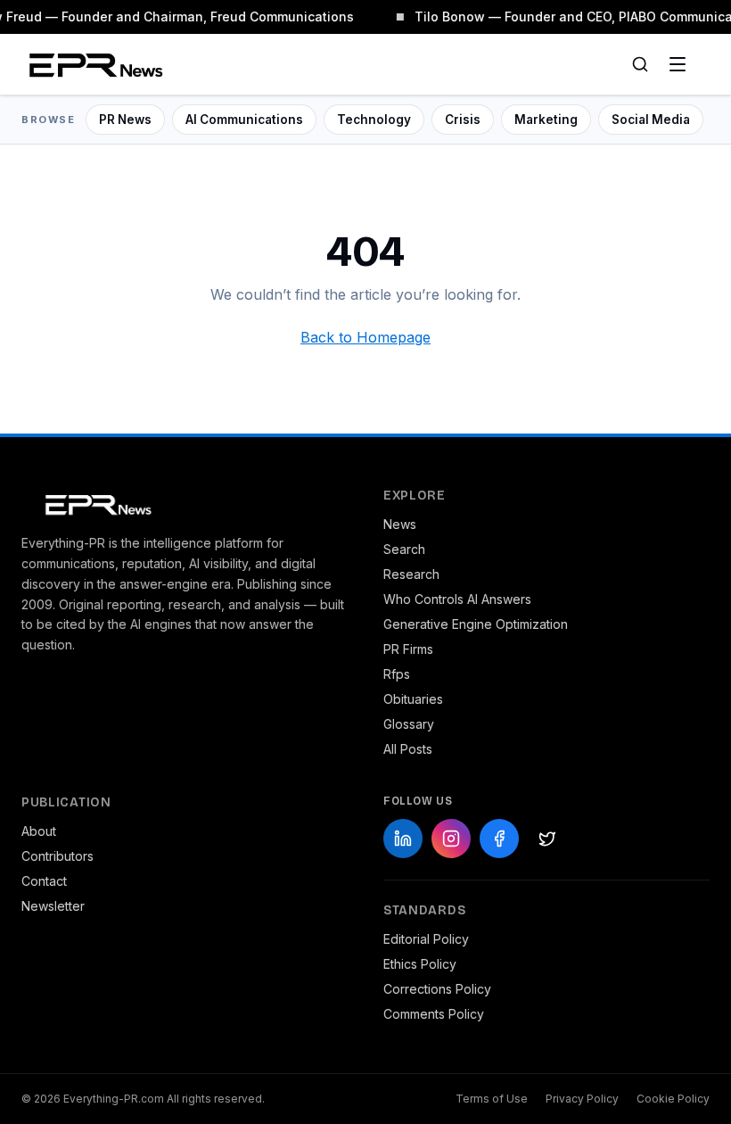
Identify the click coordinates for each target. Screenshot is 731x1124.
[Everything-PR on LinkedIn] (403, 838)
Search (404, 549)
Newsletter (53, 905)
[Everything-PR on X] (547, 838)
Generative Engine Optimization (475, 624)
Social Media (651, 119)
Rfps (396, 674)
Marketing (546, 119)
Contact (44, 880)
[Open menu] (677, 64)
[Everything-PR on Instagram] (451, 838)
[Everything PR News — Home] (91, 64)
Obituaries (413, 699)
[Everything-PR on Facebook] (499, 838)
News (399, 524)
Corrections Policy (437, 988)
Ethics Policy (419, 963)
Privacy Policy (582, 1098)
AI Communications (244, 119)
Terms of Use (492, 1098)
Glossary (408, 723)
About (38, 831)
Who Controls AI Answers (457, 599)
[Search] (640, 64)
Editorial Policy (426, 938)
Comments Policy (433, 1013)
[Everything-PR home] (184, 503)
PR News (125, 119)
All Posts (407, 748)
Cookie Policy (673, 1098)
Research (411, 574)
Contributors (57, 856)
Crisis (462, 119)
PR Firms (408, 649)
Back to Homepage (365, 337)
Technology (374, 119)
